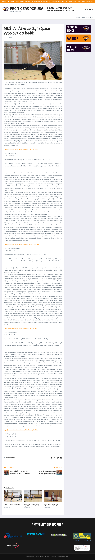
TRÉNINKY (58, 10)
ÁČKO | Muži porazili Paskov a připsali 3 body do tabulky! (32, 505)
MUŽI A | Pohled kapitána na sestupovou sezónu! (12, 505)
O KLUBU (50, 8)
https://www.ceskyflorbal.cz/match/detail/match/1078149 (21, 328)
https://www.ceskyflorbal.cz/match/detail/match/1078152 (21, 430)
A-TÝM (59, 8)
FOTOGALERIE (68, 10)
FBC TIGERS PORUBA (26, 8)
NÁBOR (50, 10)
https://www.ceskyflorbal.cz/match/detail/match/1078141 (21, 149)
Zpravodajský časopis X (63, 556)
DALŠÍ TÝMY (67, 8)
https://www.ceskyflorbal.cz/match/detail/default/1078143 (21, 244)
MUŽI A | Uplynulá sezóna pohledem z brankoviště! (51, 505)
